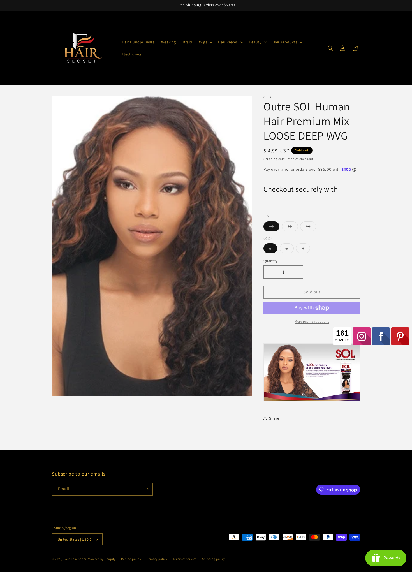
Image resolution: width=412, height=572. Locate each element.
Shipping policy (213, 559)
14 (311, 227)
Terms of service (184, 559)
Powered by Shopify (101, 559)
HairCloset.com (74, 559)
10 (274, 227)
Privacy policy (157, 559)
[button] (205, 42)
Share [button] (274, 418)
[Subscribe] (146, 489)
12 (293, 227)
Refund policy (131, 559)
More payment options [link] (312, 321)
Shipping (270, 159)
